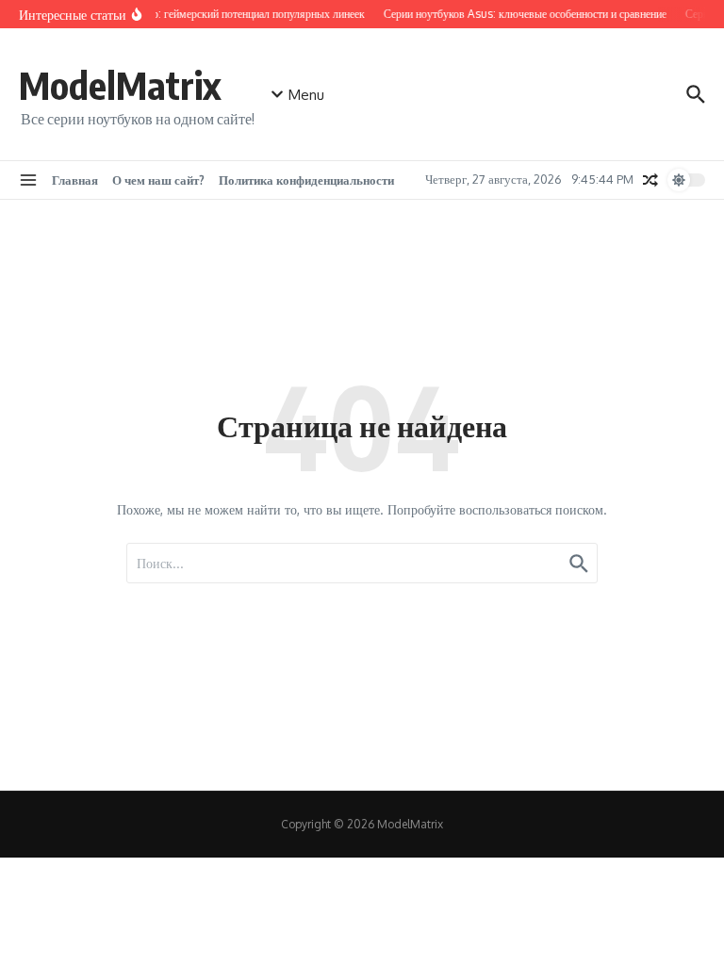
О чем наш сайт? (158, 180)
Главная (75, 180)
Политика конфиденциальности (306, 180)
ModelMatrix (120, 84)
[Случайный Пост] (650, 180)
